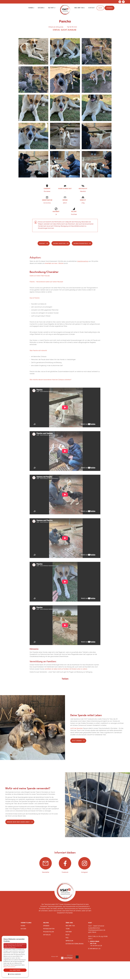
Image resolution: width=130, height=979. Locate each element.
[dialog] (15, 956)
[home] (65, 8)
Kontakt (91, 8)
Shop (100, 8)
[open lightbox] (33, 51)
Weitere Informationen (9, 966)
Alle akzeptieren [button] (15, 970)
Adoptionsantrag (82, 261)
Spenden (109, 8)
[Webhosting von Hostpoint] (67, 957)
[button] (31, 8)
